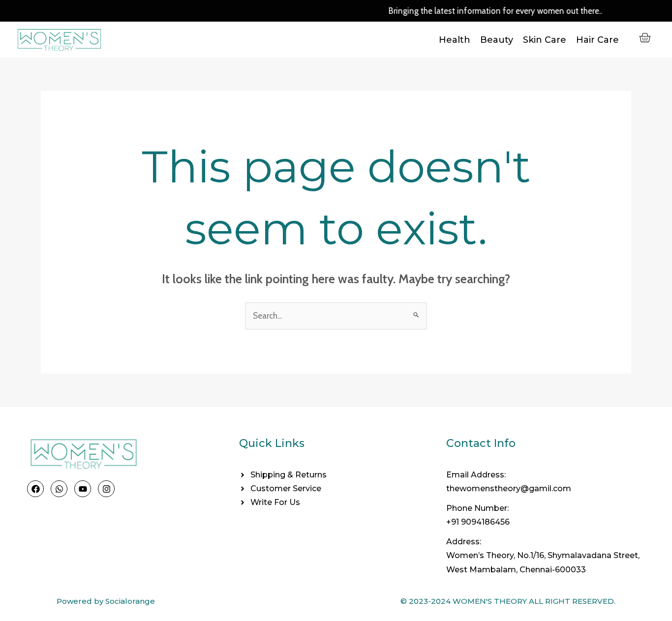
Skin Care (544, 40)
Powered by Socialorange (106, 601)
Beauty (496, 40)
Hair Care (597, 40)
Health (454, 40)
